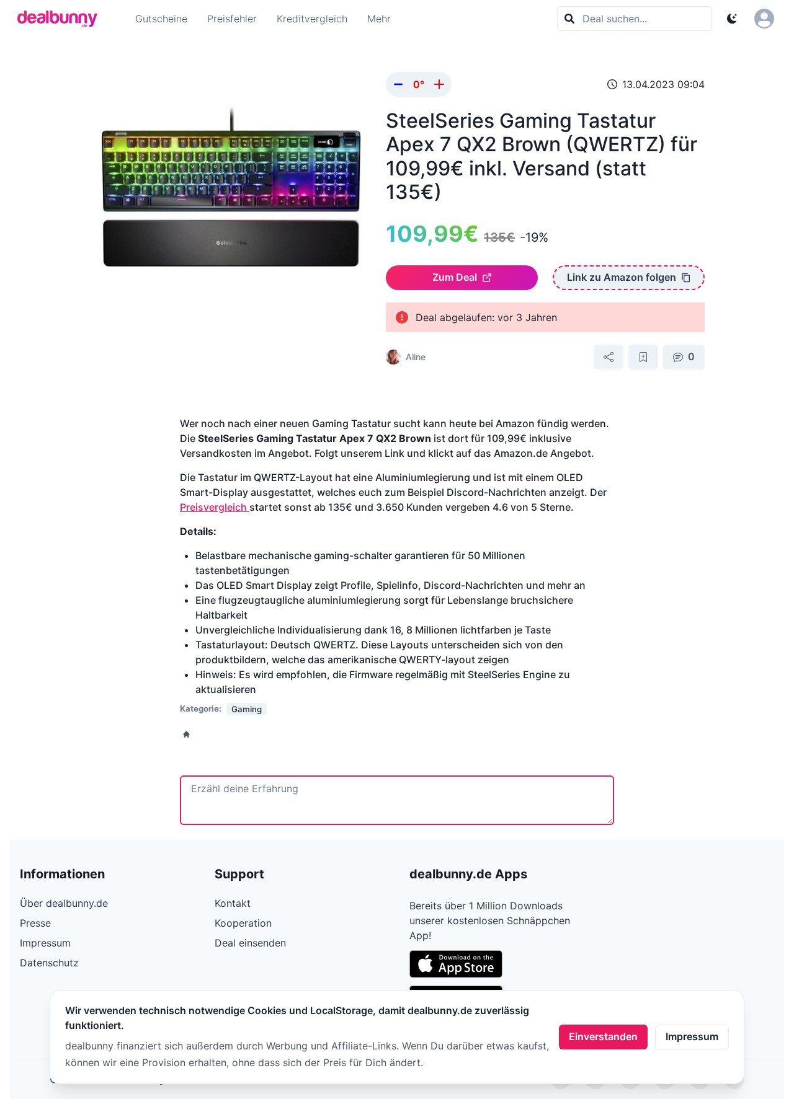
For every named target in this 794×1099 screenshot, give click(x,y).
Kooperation (243, 923)
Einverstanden (603, 1036)
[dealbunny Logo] (61, 18)
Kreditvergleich (312, 18)
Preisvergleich (214, 507)
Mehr (379, 18)
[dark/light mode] (732, 18)
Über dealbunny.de (64, 903)
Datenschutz (49, 962)
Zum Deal (454, 277)
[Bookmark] (643, 357)
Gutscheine (161, 18)
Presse (35, 923)
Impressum (692, 1036)
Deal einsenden (250, 943)
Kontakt (233, 903)
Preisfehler (232, 18)
